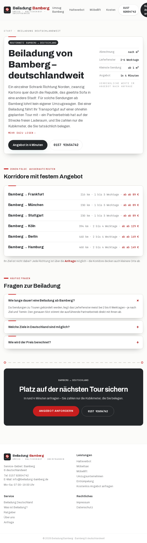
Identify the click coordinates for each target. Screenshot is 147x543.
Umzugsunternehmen (90, 476)
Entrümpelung (85, 481)
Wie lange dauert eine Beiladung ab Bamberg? (73, 300)
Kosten (110, 9)
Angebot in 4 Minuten (28, 145)
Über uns (9, 517)
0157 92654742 (129, 10)
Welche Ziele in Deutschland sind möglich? (73, 327)
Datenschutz (85, 507)
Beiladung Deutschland (18, 502)
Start (8, 31)
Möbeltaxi (83, 466)
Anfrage (70, 261)
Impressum (83, 502)
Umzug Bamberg (58, 10)
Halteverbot (76, 9)
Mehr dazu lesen (22, 133)
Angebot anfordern (56, 411)
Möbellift (95, 9)
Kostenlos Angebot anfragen (95, 486)
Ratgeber (10, 512)
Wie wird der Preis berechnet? (73, 342)
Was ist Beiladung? (16, 507)
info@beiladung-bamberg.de (30, 479)
